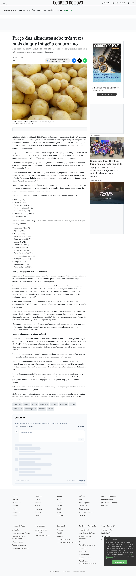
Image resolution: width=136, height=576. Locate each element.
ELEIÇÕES (31, 10)
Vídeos (37, 499)
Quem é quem (17, 542)
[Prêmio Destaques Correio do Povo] (107, 63)
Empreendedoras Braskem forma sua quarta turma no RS (106, 162)
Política (37, 506)
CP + (80, 542)
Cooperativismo (107, 499)
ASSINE (22, 10)
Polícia (37, 515)
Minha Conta (84, 555)
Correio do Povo (107, 530)
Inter (81, 499)
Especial (82, 515)
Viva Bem (104, 506)
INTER (59, 10)
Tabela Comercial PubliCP (66, 543)
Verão (59, 512)
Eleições (15, 499)
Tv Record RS (106, 536)
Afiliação (15, 530)
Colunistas (16, 512)
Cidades (38, 512)
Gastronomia (84, 509)
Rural (59, 499)
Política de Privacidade (20, 548)
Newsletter (16, 502)
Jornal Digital (84, 530)
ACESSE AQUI (107, 94)
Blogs (14, 515)
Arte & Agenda (84, 502)
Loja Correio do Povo (87, 533)
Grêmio (82, 496)
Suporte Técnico (85, 558)
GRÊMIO (51, 10)
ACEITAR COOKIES (119, 562)
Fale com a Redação (42, 535)
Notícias (38, 502)
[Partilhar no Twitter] (79, 60)
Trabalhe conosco (19, 545)
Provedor (82, 548)
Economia (8, 10)
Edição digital (120, 3)
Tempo (59, 502)
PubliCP (15, 506)
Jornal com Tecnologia (109, 502)
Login (132, 3)
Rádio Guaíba (106, 533)
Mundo (59, 496)
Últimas (15, 496)
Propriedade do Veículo (21, 533)
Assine (107, 3)
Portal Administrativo (87, 545)
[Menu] (4, 3)
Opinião (15, 509)
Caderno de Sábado (86, 512)
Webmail (82, 551)
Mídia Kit (60, 536)
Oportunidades (96, 180)
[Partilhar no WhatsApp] (85, 60)
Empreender (95, 136)
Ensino (59, 506)
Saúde (59, 509)
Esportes (60, 515)
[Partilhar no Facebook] (74, 60)
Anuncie (60, 530)
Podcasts (38, 496)
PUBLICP (68, 10)
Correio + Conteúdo (108, 496)
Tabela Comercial (63, 539)
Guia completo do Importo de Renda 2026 (106, 89)
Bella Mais (83, 506)
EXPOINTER (41, 10)
